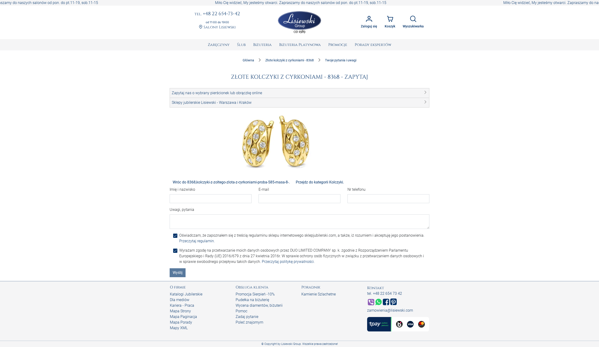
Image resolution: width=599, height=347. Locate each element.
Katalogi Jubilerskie (186, 294)
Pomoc (241, 311)
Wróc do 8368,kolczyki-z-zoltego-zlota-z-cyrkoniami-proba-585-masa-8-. (231, 182)
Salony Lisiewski (219, 27)
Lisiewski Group (291, 344)
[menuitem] (218, 44)
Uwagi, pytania (182, 209)
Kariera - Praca (182, 305)
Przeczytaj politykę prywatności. (288, 261)
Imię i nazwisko (182, 189)
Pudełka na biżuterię (252, 300)
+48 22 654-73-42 (217, 14)
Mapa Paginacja (183, 316)
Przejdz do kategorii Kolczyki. (320, 182)
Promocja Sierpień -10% (255, 294)
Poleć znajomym (249, 322)
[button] (299, 93)
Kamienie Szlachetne (318, 294)
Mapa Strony (180, 311)
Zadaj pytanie (247, 316)
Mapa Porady (181, 322)
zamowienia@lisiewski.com (390, 310)
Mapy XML (179, 328)
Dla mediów (179, 300)
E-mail (264, 189)
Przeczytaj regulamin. (197, 241)
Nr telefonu (356, 189)
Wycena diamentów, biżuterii (259, 305)
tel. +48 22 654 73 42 (384, 293)
